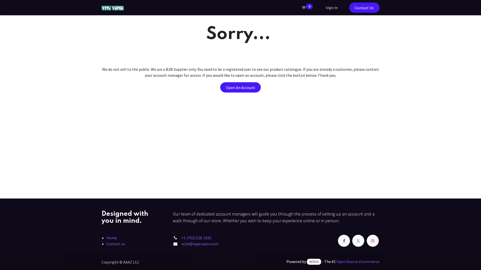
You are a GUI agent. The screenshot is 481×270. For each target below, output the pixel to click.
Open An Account (240, 87)
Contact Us (364, 7)
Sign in (332, 7)
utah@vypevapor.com (199, 243)
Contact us (115, 243)
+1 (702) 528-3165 (196, 237)
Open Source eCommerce (358, 261)
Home (111, 237)
